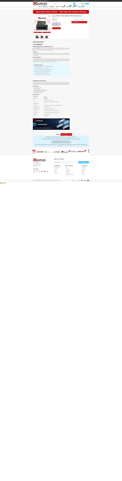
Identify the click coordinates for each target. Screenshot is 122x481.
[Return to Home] (33, 8)
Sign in (83, 3)
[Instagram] (44, 171)
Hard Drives (45, 6)
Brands (57, 6)
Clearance (63, 6)
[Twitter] (34, 171)
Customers (69, 6)
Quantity (76, 19)
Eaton (36, 8)
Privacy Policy (68, 170)
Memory (83, 170)
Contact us (56, 171)
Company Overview (57, 167)
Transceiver (83, 174)
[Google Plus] (39, 171)
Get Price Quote (56, 28)
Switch (83, 173)
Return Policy (68, 171)
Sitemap (56, 173)
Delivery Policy (68, 173)
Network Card (40, 8)
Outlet (39, 6)
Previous (33, 36)
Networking (51, 6)
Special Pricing (81, 6)
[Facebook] (37, 171)
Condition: (53, 19)
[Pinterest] (42, 171)
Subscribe (84, 162)
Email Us (42, 0)
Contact (75, 6)
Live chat (47, 0)
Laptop (83, 171)
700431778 (39, 44)
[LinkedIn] (47, 171)
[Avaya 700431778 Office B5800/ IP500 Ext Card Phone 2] (37, 36)
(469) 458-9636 (37, 0)
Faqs (55, 170)
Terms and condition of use (70, 174)
